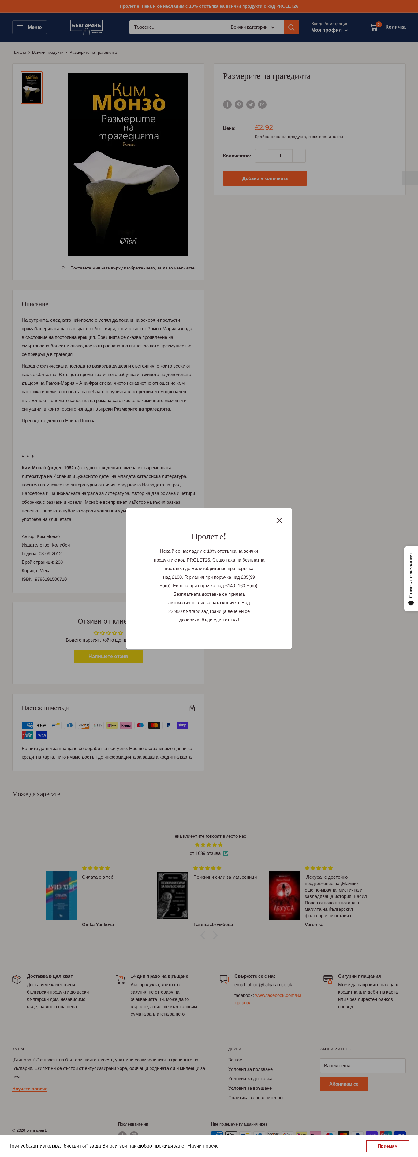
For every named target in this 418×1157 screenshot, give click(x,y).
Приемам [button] (387, 1146)
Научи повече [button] (203, 1145)
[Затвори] (279, 520)
